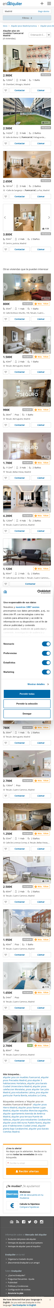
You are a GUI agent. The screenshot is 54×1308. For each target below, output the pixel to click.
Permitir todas (27, 694)
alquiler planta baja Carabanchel (24, 1127)
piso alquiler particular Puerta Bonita (25, 1094)
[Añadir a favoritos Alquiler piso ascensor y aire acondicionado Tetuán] (5, 424)
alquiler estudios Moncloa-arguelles (29, 1110)
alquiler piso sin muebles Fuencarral (21, 1077)
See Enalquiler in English (24, 1305)
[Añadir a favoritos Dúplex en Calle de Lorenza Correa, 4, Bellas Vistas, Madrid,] (5, 848)
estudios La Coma (37, 1095)
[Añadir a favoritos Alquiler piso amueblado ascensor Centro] (5, 249)
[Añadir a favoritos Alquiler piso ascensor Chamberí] (5, 90)
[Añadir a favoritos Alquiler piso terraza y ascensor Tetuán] (5, 477)
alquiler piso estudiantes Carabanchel (31, 1119)
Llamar (41, 90)
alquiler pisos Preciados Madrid (26, 1079)
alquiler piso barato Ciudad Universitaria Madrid (25, 1085)
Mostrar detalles (36, 684)
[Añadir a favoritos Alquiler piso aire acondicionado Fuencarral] (5, 143)
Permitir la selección (27, 703)
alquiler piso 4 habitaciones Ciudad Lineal (27, 1124)
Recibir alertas (29, 1171)
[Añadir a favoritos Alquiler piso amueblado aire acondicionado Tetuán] (5, 1007)
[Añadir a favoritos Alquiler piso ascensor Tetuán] (5, 371)
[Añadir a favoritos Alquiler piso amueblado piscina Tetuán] (5, 954)
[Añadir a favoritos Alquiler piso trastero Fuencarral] (5, 196)
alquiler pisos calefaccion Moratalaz (24, 1088)
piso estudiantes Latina (23, 1092)
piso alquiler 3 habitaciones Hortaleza (22, 1082)
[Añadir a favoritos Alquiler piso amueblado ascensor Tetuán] (5, 530)
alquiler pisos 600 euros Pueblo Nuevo (22, 1122)
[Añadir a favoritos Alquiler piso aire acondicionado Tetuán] (5, 795)
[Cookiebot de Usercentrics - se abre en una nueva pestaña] (38, 592)
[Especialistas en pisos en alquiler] (12, 4)
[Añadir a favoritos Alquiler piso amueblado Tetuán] (5, 318)
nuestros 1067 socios (27, 607)
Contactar (20, 90)
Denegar (27, 713)
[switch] (46, 653)
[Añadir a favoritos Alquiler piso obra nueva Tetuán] (5, 742)
